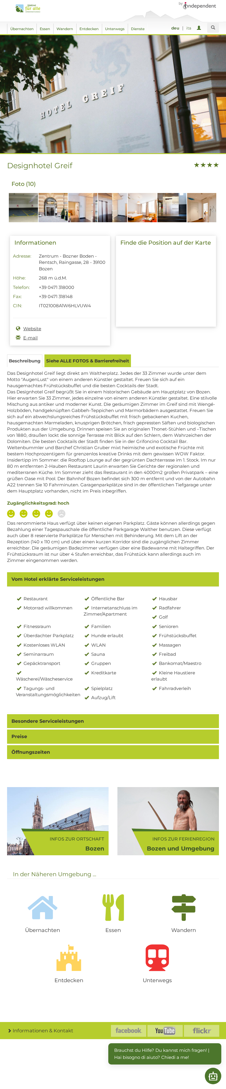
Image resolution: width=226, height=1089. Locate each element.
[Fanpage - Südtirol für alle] (128, 1031)
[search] (213, 28)
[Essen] (113, 907)
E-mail (30, 338)
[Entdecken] (68, 957)
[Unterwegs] (157, 957)
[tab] (113, 579)
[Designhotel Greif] (23, 210)
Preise (19, 736)
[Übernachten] (42, 907)
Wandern (64, 29)
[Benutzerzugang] (200, 28)
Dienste (137, 29)
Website (32, 328)
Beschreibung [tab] (25, 361)
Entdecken (89, 29)
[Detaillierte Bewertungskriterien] (37, 514)
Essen (45, 29)
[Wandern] (183, 907)
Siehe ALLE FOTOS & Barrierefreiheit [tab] (87, 361)
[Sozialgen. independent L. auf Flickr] (201, 1031)
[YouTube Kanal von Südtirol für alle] (165, 1031)
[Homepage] (29, 8)
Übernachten (22, 29)
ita (188, 28)
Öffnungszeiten (30, 752)
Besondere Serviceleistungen (47, 721)
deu (175, 28)
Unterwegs (114, 29)
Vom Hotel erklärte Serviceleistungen (57, 579)
